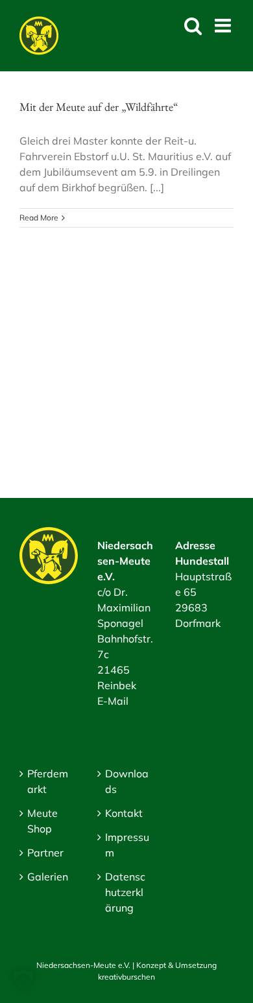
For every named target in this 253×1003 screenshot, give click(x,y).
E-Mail (112, 700)
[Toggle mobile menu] (224, 25)
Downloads (127, 781)
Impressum (127, 845)
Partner (45, 852)
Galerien (47, 876)
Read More (38, 217)
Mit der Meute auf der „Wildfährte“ (98, 106)
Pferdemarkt (47, 781)
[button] (23, 979)
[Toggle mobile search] (193, 25)
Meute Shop (42, 821)
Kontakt (124, 813)
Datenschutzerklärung (125, 892)
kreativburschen (126, 977)
